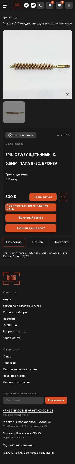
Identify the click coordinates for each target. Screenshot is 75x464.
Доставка (61, 242)
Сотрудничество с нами (20, 369)
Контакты (9, 363)
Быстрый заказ (31, 217)
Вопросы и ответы (16, 331)
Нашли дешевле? (31, 228)
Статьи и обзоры (15, 312)
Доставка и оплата (16, 382)
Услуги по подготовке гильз (22, 306)
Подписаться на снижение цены (27, 207)
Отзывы (37, 242)
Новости (9, 318)
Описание (14, 242)
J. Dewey (11, 179)
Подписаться (56, 400)
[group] (37, 64)
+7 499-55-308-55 (15, 410)
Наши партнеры (14, 375)
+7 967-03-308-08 (40, 410)
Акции (7, 299)
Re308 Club (11, 325)
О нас (7, 356)
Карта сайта (12, 338)
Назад (13, 17)
